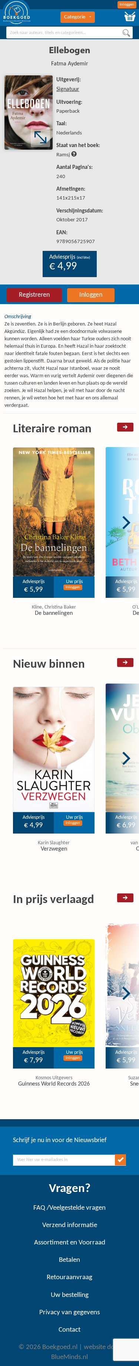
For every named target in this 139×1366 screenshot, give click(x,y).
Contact (69, 1329)
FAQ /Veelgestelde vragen (69, 1208)
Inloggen (127, 5)
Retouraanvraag (69, 1277)
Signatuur (67, 89)
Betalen (69, 1260)
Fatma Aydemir (69, 64)
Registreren (34, 295)
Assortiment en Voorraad (69, 1242)
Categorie (74, 17)
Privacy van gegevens (69, 1312)
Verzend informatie (69, 1225)
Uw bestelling (70, 1295)
